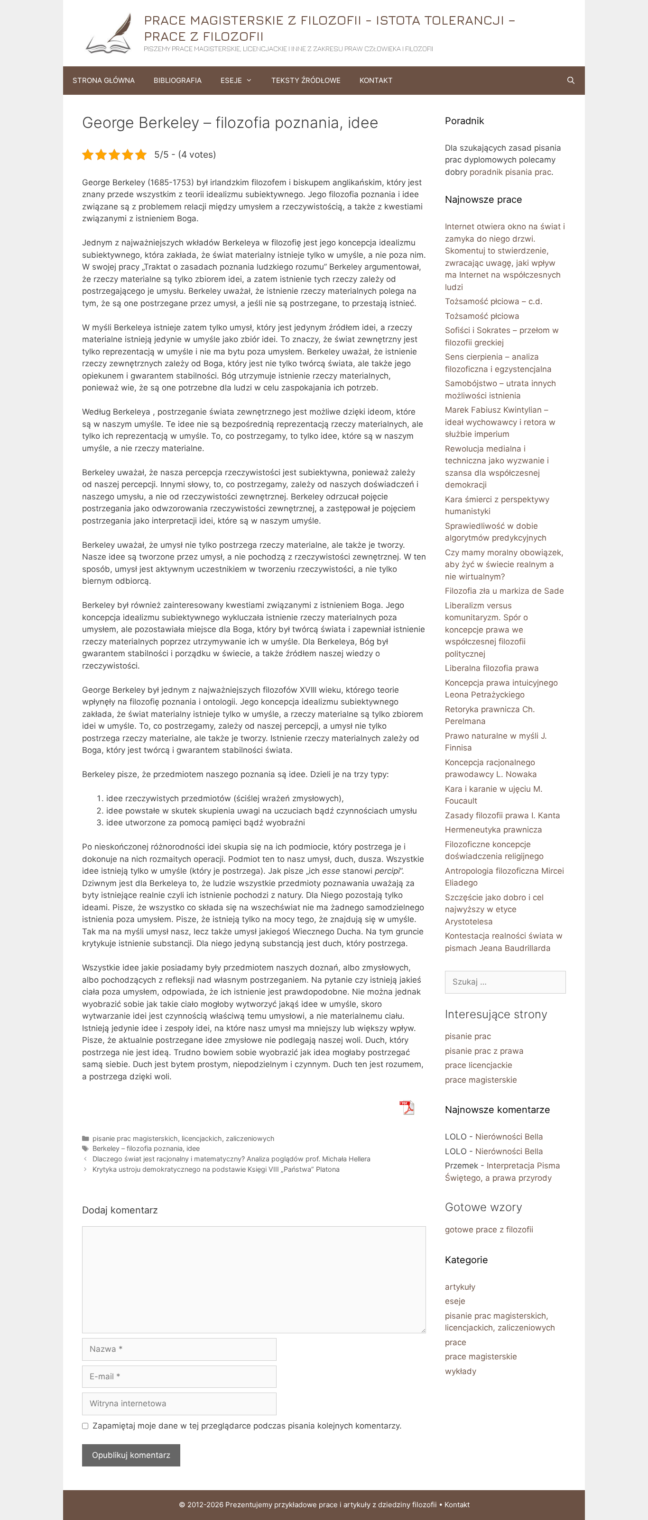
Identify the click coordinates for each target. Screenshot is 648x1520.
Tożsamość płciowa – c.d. (494, 301)
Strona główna (104, 80)
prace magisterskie (481, 1080)
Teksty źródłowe (306, 80)
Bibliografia (178, 80)
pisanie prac (468, 1036)
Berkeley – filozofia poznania (138, 1148)
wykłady (460, 1371)
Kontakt (376, 80)
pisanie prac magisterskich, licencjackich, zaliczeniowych (184, 1138)
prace (455, 1342)
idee (193, 1148)
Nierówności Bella (509, 1136)
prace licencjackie (478, 1065)
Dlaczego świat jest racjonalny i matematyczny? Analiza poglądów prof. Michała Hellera (231, 1159)
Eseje (231, 80)
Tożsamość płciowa (482, 316)
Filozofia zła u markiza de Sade (504, 591)
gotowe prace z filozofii (489, 1229)
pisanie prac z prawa (484, 1051)
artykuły (460, 1287)
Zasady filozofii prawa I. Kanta (502, 815)
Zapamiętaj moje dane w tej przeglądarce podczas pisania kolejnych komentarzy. (247, 1425)
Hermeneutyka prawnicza (493, 829)
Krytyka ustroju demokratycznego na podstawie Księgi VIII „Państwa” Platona (216, 1169)
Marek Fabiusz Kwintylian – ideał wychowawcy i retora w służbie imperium (500, 422)
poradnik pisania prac (510, 172)
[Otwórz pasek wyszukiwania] (571, 80)
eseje (455, 1301)
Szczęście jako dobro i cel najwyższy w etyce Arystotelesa (494, 909)
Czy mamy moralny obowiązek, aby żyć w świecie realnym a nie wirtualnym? (504, 564)
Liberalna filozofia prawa (492, 668)
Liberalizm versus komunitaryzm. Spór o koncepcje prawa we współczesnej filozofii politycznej (486, 630)
